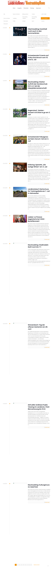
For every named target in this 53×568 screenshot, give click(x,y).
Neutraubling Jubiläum (24, 17)
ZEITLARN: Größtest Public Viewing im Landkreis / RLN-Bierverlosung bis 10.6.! (39, 407)
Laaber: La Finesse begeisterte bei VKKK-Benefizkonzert (36, 219)
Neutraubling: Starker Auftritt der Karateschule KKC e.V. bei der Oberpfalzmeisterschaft (37, 85)
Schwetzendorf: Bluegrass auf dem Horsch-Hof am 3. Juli (38, 139)
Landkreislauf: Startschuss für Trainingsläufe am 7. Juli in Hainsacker (39, 191)
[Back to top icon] (48, 566)
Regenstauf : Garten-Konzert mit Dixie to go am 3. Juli (39, 112)
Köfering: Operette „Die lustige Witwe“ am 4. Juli (37, 166)
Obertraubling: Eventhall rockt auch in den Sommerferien (37, 31)
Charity (33, 14)
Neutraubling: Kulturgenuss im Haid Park (39, 486)
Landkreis (15, 18)
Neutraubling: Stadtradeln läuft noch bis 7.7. (38, 246)
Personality (6, 21)
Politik (14, 21)
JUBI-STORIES (43, 14)
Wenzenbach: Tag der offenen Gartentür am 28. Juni (38, 327)
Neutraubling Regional (34, 17)
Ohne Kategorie (44, 18)
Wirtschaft (6, 23)
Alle (4, 14)
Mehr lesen (47, 50)
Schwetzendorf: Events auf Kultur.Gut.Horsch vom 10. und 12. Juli (38, 57)
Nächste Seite (36, 564)
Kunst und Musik (7, 18)
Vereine (42, 21)
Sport (33, 21)
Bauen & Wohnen (16, 14)
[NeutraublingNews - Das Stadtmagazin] (26, 5)
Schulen (23, 21)
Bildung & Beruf (25, 14)
